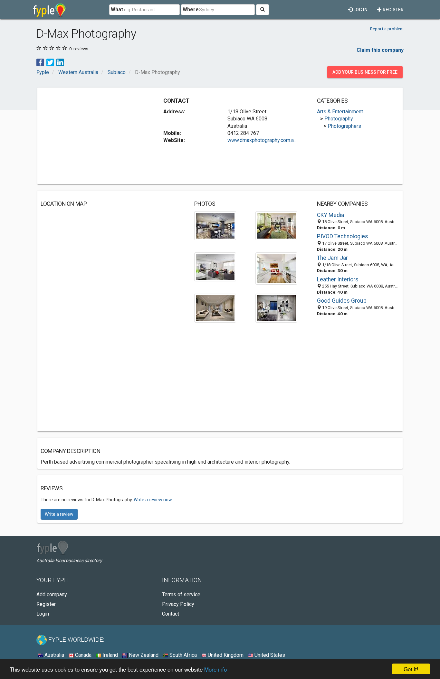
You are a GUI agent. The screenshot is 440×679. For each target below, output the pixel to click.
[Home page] (49, 10)
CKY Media (330, 215)
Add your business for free (364, 72)
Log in (360, 9)
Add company (51, 594)
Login (42, 614)
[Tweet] (50, 62)
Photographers (344, 126)
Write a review (59, 514)
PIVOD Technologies (342, 236)
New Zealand (143, 655)
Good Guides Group (342, 300)
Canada (82, 655)
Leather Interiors (338, 279)
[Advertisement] (95, 136)
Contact (170, 614)
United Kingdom (225, 655)
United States (269, 655)
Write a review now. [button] (153, 499)
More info (215, 669)
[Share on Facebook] (40, 62)
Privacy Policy (178, 604)
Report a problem (387, 28)
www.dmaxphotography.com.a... (262, 140)
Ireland (109, 655)
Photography (338, 119)
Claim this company (380, 50)
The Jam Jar (332, 258)
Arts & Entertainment (340, 111)
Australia (53, 655)
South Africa (182, 655)
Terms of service (181, 594)
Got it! (411, 669)
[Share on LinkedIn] (60, 62)
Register (393, 9)
